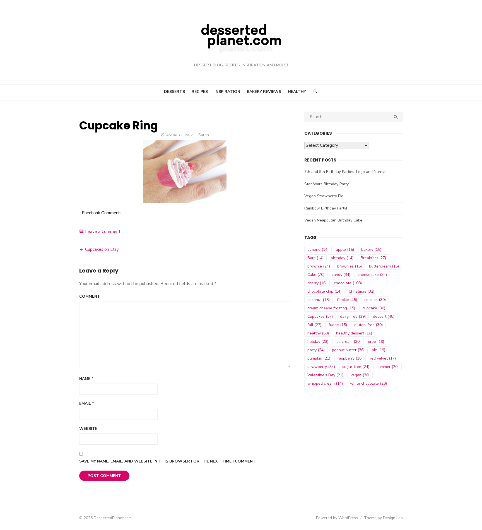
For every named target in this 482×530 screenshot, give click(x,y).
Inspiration (227, 91)
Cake (315, 274)
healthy (318, 333)
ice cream (348, 341)
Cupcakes (320, 316)
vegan (360, 375)
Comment (89, 296)
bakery (371, 249)
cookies (375, 299)
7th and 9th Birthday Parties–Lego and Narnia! (345, 171)
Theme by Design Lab (383, 518)
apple (345, 249)
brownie (318, 266)
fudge (338, 324)
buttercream (384, 266)
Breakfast (373, 258)
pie (378, 350)
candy (341, 274)
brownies (349, 266)
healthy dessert (354, 333)
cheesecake (372, 274)
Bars (315, 258)
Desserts (174, 91)
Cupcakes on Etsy (102, 249)
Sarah (203, 135)
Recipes (200, 91)
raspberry (350, 358)
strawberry (321, 366)
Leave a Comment (102, 231)
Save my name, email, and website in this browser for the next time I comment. (168, 461)
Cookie (347, 299)
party (316, 350)
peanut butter (348, 350)
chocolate (348, 283)
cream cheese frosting (331, 308)
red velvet (383, 358)
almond (318, 249)
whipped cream (325, 383)
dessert (383, 316)
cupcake (373, 308)
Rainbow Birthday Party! (325, 208)
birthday (342, 258)
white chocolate (368, 383)
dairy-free (353, 316)
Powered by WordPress (337, 518)
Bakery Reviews (264, 91)
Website (88, 428)
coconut (318, 299)
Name (86, 378)
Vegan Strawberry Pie (323, 196)
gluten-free (368, 324)
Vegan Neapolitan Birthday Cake (333, 220)
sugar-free (355, 366)
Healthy (297, 91)
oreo (376, 341)
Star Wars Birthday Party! (327, 184)
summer (388, 366)
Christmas (361, 291)
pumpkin (318, 358)
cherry (317, 283)
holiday (317, 341)
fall (314, 324)
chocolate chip (324, 291)
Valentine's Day (325, 375)
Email (86, 403)
